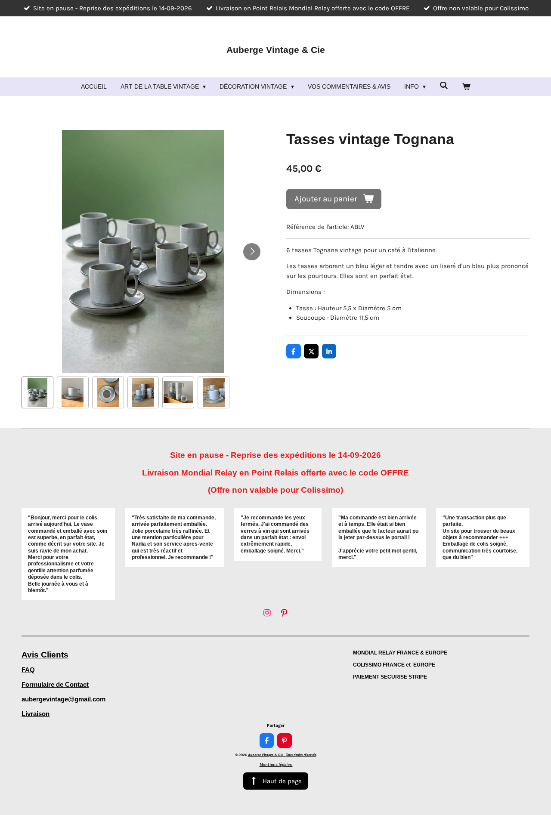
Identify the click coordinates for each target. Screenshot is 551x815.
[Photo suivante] (251, 251)
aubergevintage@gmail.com (63, 699)
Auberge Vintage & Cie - (282, 755)
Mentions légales (276, 764)
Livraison (36, 713)
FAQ (28, 669)
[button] (37, 392)
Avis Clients (45, 654)
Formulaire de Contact (55, 684)
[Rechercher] (444, 85)
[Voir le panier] (466, 86)
